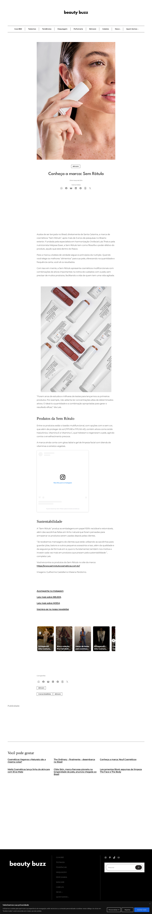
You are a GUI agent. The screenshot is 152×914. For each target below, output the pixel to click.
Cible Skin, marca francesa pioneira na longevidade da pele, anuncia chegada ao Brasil (75, 772)
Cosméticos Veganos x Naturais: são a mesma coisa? (27, 760)
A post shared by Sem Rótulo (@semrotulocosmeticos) (62, 508)
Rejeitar (127, 910)
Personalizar (113, 910)
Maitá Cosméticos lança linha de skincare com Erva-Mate (29, 770)
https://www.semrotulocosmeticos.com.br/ (58, 566)
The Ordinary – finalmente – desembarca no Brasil (74, 760)
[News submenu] (62, 892)
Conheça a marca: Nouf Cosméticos (118, 759)
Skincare (76, 166)
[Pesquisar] (138, 867)
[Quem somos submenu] (68, 897)
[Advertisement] (76, 215)
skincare (58, 694)
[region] (76, 908)
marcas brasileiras (44, 694)
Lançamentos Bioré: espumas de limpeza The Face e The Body (121, 770)
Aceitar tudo (141, 910)
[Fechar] (150, 903)
